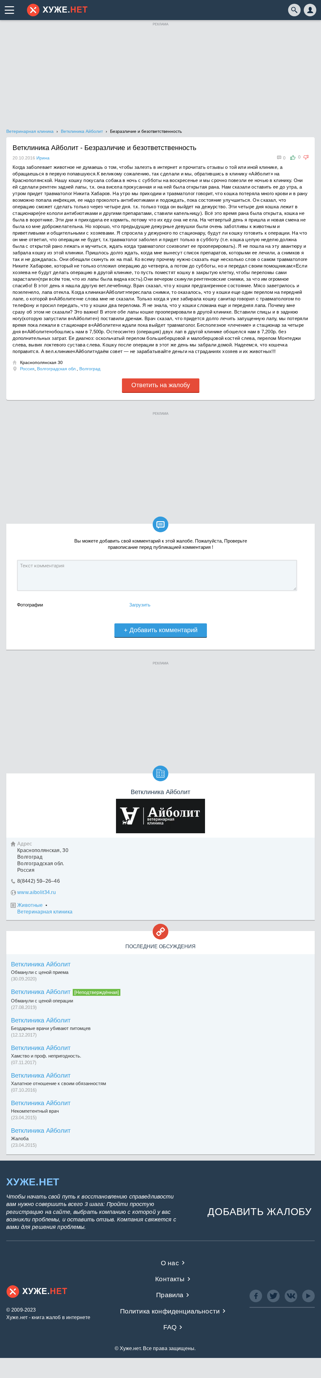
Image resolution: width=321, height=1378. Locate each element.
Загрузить (139, 604)
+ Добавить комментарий (160, 630)
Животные (30, 905)
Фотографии (30, 604)
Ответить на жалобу (160, 385)
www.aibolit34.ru (36, 892)
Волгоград (89, 368)
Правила (169, 1294)
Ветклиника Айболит (41, 964)
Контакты (169, 1278)
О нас (170, 1262)
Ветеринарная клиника (44, 911)
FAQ (170, 1327)
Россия (27, 368)
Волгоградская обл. (57, 368)
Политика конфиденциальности (170, 1311)
